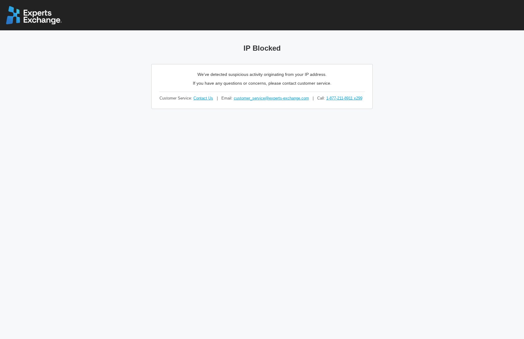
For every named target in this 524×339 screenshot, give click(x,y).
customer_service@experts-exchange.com (271, 98)
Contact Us (203, 98)
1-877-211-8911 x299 (344, 98)
